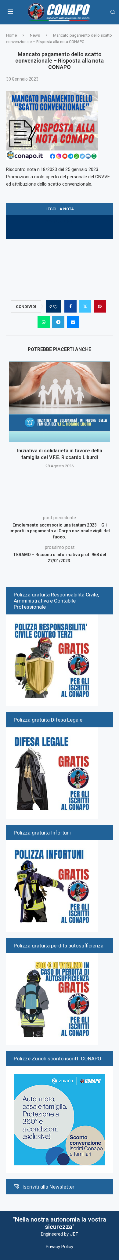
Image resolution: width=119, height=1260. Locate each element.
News (35, 35)
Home (11, 35)
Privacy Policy (59, 1246)
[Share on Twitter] (85, 306)
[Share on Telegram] (58, 322)
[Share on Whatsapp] (44, 322)
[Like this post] (55, 306)
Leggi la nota (59, 209)
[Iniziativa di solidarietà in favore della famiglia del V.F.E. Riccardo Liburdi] (59, 401)
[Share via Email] (73, 322)
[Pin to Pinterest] (100, 306)
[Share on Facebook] (70, 306)
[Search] (113, 12)
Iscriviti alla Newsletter (48, 1187)
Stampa (60, 233)
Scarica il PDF (59, 221)
